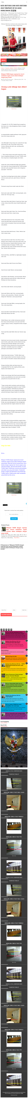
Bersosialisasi (5, 650)
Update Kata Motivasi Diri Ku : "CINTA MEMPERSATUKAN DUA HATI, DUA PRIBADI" (15, 665)
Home (14, 610)
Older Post (24, 610)
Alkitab (7, 80)
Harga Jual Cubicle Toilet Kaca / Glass (14, 792)
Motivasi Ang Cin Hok (11, 656)
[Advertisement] (14, 596)
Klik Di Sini (14, 52)
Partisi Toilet (14, 774)
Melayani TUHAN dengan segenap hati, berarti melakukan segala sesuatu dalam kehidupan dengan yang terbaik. (14, 530)
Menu (4, 60)
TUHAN (10, 80)
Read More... (17, 537)
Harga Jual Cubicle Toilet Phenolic (14, 816)
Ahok (16, 1095)
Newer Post (4, 610)
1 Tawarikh (3, 80)
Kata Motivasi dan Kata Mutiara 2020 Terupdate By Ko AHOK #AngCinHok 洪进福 (14, 8)
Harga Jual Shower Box (14, 771)
